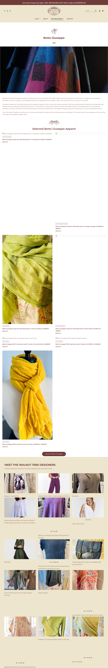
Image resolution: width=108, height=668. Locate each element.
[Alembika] (20, 549)
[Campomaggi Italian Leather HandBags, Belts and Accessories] (88, 549)
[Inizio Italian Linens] (88, 507)
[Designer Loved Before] (20, 483)
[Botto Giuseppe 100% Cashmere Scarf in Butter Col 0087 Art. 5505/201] (81, 338)
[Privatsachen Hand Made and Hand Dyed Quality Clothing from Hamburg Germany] (54, 549)
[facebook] (4, 11)
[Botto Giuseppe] (88, 607)
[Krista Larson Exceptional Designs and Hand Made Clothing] (88, 653)
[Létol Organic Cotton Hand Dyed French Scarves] (88, 580)
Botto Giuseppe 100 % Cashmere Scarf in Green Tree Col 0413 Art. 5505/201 (26, 344)
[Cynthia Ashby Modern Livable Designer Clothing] (54, 483)
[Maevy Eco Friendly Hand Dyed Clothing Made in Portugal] (54, 507)
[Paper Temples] (54, 580)
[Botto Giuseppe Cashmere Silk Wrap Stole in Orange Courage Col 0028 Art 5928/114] (81, 177)
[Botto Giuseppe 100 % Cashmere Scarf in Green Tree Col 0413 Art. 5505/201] (27, 338)
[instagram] (7, 11)
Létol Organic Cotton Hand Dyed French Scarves (87, 593)
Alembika (7, 562)
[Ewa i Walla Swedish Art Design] (20, 653)
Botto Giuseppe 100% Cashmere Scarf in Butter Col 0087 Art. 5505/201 (78, 344)
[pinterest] (10, 11)
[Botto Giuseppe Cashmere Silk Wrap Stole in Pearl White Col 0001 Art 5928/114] (81, 279)
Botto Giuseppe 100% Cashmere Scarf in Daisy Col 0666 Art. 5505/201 (24, 444)
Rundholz (75, 496)
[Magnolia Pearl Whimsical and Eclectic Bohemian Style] (20, 607)
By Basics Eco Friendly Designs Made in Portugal (53, 619)
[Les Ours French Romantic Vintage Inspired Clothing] (20, 580)
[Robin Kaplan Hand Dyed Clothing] (54, 653)
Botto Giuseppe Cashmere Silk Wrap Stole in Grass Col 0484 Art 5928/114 (25, 328)
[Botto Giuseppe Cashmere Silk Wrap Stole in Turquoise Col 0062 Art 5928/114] (27, 134)
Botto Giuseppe (77, 642)
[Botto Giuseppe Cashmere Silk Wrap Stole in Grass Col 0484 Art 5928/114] (27, 279)
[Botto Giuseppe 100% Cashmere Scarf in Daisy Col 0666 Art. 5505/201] (27, 395)
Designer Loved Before (11, 496)
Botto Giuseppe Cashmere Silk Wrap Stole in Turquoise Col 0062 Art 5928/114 (27, 139)
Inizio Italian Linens (78, 524)
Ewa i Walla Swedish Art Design (14, 666)
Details (85, 179)
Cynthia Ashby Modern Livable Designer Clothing (53, 496)
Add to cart (77, 179)
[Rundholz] (88, 483)
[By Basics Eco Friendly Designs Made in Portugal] (54, 607)
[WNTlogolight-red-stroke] (54, 6)
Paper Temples (43, 593)
